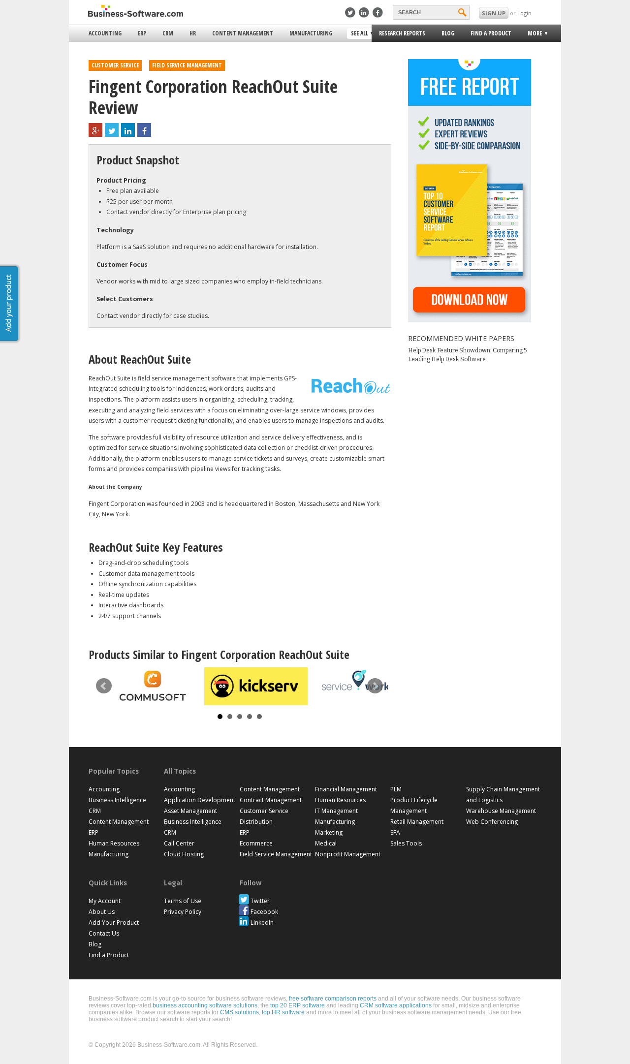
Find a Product (491, 33)
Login (524, 13)
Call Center (179, 843)
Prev (104, 686)
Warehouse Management (501, 811)
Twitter (260, 901)
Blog (447, 33)
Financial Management (346, 789)
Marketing (329, 832)
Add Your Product (114, 922)
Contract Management (271, 800)
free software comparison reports (333, 998)
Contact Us (104, 933)
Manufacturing (310, 33)
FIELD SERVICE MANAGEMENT (187, 65)
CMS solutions (239, 1012)
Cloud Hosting (184, 854)
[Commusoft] (152, 685)
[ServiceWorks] (359, 680)
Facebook (264, 912)
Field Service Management (276, 854)
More (531, 34)
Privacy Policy (182, 912)
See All (358, 34)
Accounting (105, 33)
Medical (326, 843)
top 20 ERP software (297, 1005)
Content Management (242, 33)
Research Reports (402, 33)
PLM (396, 789)
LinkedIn (262, 922)
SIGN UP (493, 13)
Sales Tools (406, 843)
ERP (142, 33)
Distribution (256, 821)
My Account (105, 901)
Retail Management (416, 821)
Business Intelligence (117, 800)
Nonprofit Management (347, 854)
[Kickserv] (256, 686)
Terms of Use (182, 901)
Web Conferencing (492, 821)
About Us (102, 912)
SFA (395, 832)
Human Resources (114, 843)
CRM (167, 33)
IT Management (336, 811)
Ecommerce (256, 843)
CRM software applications (396, 1005)
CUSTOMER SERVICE (115, 65)
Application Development (199, 800)
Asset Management (190, 811)
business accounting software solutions (205, 1005)
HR (192, 33)
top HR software (283, 1012)
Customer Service (264, 811)
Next (375, 686)
